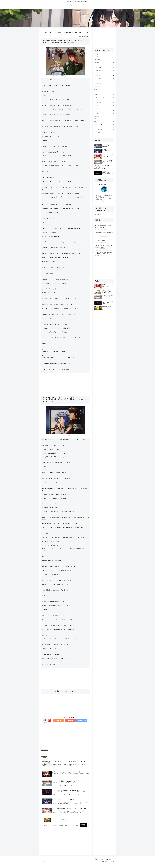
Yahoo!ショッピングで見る (82, 720)
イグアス (104, 194)
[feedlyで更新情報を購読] (103, 201)
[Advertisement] (65, 383)
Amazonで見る (58, 720)
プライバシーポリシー (100, 859)
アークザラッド (45, 750)
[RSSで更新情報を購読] (105, 201)
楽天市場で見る (70, 720)
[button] (113, 214)
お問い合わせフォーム (110, 859)
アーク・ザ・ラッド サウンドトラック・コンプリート (65, 717)
